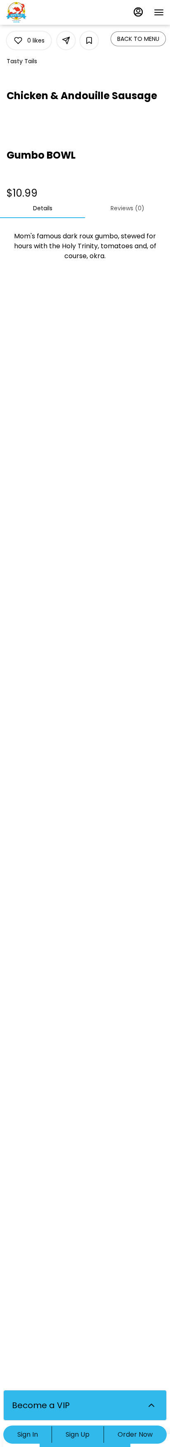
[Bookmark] (89, 40)
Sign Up (78, 1434)
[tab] (42, 208)
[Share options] (66, 40)
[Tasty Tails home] (43, 12)
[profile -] (138, 12)
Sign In (27, 1434)
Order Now (135, 1434)
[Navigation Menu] (159, 12)
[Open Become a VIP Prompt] (151, 1405)
